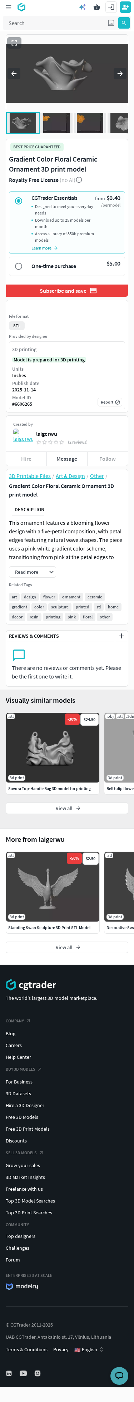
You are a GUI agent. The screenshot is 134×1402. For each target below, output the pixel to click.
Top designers (20, 1236)
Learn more (41, 248)
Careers (14, 1045)
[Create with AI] (82, 7)
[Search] (124, 23)
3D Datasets (18, 1093)
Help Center (18, 1057)
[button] (111, 23)
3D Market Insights (25, 1177)
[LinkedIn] (9, 1373)
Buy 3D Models (20, 1069)
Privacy (61, 1349)
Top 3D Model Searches (30, 1201)
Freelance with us (24, 1189)
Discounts (16, 1140)
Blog (10, 1033)
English (85, 1349)
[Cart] (97, 7)
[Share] (107, 306)
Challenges (17, 1248)
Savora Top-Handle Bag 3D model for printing (49, 788)
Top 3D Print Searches (29, 1212)
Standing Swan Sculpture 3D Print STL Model (49, 927)
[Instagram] (38, 1373)
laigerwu (46, 433)
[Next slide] (120, 73)
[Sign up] (125, 7)
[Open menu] (8, 7)
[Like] (26, 306)
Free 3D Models (22, 1117)
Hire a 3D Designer (25, 1105)
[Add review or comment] (121, 636)
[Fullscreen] (14, 43)
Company (15, 1020)
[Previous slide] (14, 73)
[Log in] (111, 7)
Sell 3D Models (21, 1152)
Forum (13, 1260)
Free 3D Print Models (28, 1129)
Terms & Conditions (27, 1349)
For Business (19, 1081)
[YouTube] (24, 1373)
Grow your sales (23, 1165)
